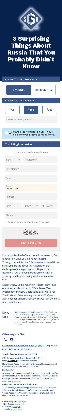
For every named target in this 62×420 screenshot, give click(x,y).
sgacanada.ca (16, 409)
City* (8, 206)
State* (27, 206)
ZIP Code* (47, 206)
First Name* (30, 159)
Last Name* (12, 169)
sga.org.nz (19, 404)
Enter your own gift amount (21, 119)
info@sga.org (12, 361)
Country (9, 186)
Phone (9, 215)
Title (8, 159)
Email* (9, 178)
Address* (11, 196)
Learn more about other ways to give (22, 345)
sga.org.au (16, 406)
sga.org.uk (22, 401)
